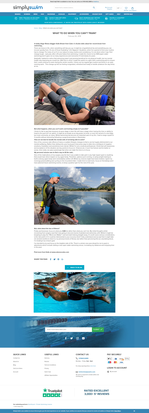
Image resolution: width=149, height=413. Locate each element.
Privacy (46, 368)
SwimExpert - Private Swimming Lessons (40, 404)
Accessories (84, 14)
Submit (96, 329)
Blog (14, 365)
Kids (42, 14)
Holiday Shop (97, 14)
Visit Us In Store (17, 368)
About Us (16, 361)
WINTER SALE (128, 14)
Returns (46, 361)
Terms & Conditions (50, 365)
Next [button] (114, 292)
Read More (117, 411)
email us (96, 1)
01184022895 (83, 358)
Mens (35, 14)
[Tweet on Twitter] (55, 259)
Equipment (72, 14)
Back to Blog (76, 268)
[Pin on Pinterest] (58, 259)
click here (93, 366)
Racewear (51, 14)
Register (109, 9)
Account (15, 372)
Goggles (61, 14)
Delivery (46, 358)
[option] (74, 292)
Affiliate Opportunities (50, 375)
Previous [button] (35, 292)
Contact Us (16, 358)
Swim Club (47, 372)
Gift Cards (110, 14)
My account (113, 371)
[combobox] (75, 8)
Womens (27, 14)
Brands (17, 14)
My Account (108, 7)
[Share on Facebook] (51, 259)
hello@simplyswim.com (87, 372)
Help (118, 14)
